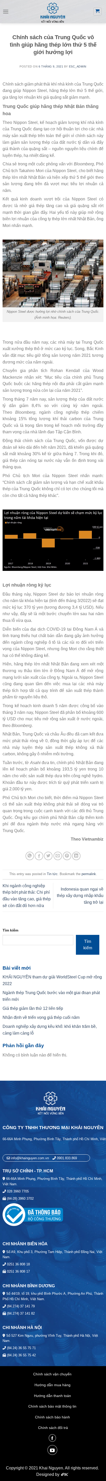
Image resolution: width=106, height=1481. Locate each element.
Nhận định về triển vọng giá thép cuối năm (41, 1017)
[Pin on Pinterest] (67, 856)
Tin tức (52, 874)
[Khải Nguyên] (52, 12)
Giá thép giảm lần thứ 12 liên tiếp (33, 1008)
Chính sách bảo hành (52, 1417)
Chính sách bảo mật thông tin (52, 1406)
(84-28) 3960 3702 (20, 1198)
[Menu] (6, 11)
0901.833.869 (67, 1158)
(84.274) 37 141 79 (20, 1306)
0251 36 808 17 (18, 1271)
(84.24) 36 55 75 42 (21, 1355)
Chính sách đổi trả (53, 1428)
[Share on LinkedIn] (76, 856)
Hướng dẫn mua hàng (52, 1385)
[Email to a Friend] (58, 856)
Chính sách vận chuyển (52, 1374)
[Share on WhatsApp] (29, 856)
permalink (89, 874)
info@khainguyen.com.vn (29, 1158)
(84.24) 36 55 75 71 (21, 1348)
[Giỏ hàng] (97, 11)
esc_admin (77, 66)
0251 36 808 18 (18, 1264)
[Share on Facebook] (39, 856)
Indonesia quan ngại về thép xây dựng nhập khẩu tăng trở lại (80, 895)
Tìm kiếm (10, 930)
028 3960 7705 (17, 1191)
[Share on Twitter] (48, 856)
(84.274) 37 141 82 (20, 1313)
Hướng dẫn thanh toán (52, 1396)
